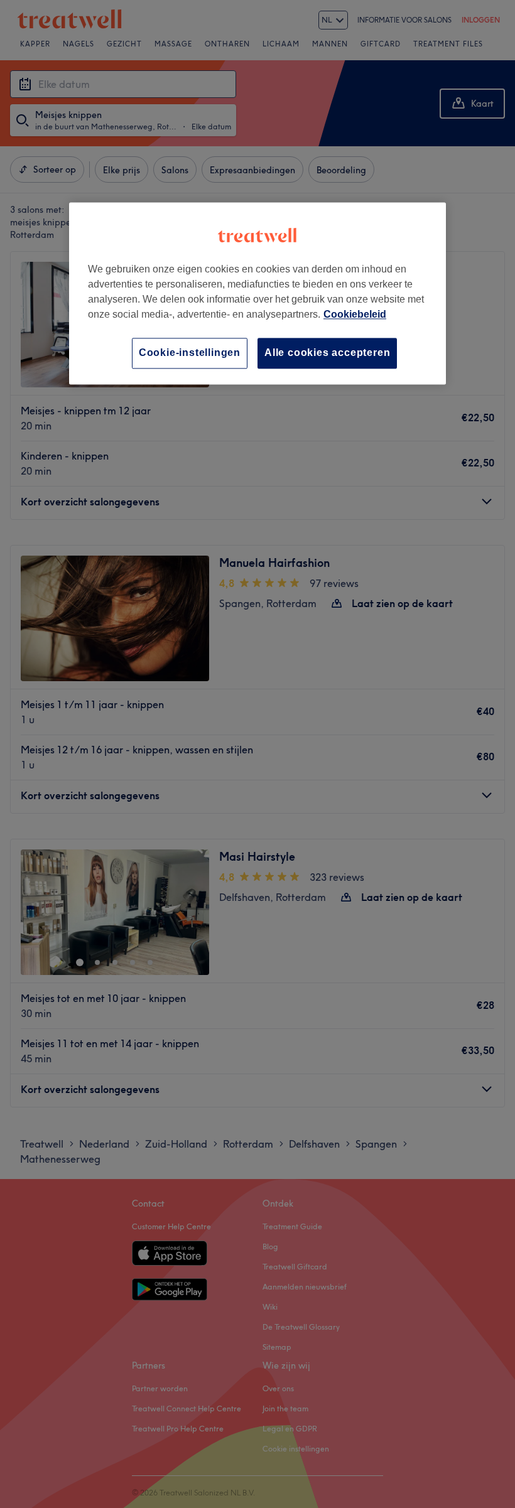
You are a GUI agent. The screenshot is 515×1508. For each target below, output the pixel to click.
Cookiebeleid (354, 315)
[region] (257, 293)
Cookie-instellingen (190, 353)
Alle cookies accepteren (327, 353)
